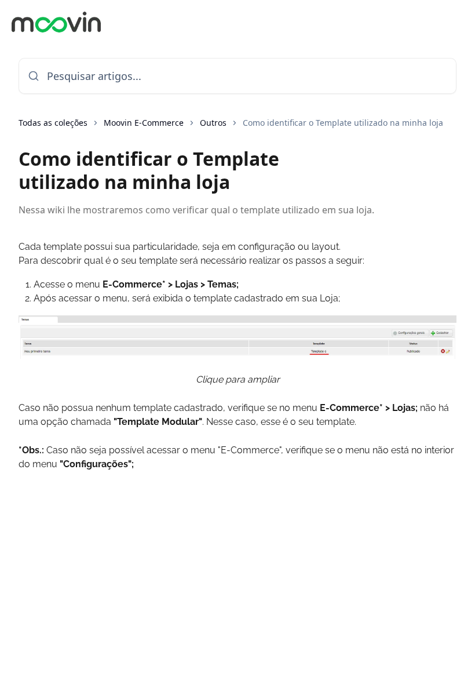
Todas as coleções (53, 122)
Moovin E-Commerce (144, 122)
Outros (213, 122)
